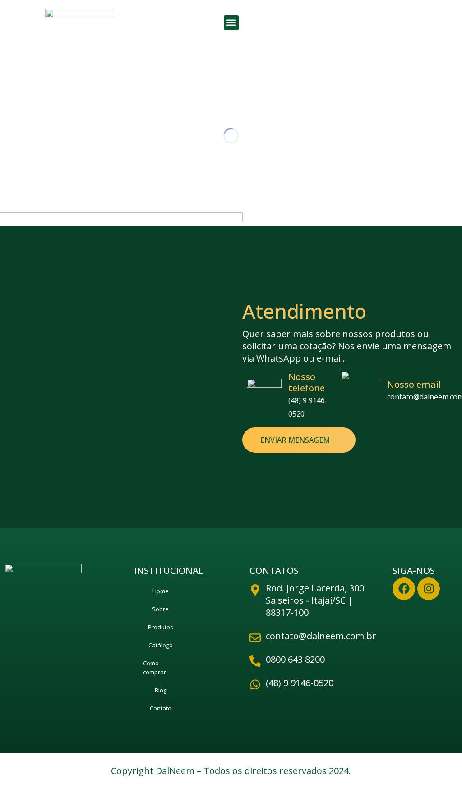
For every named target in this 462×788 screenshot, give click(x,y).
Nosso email (414, 384)
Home (160, 591)
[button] (231, 22)
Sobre (160, 609)
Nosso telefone (306, 382)
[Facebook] (404, 588)
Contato (160, 708)
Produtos (160, 627)
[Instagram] (428, 588)
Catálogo (160, 645)
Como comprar (154, 667)
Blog (160, 690)
